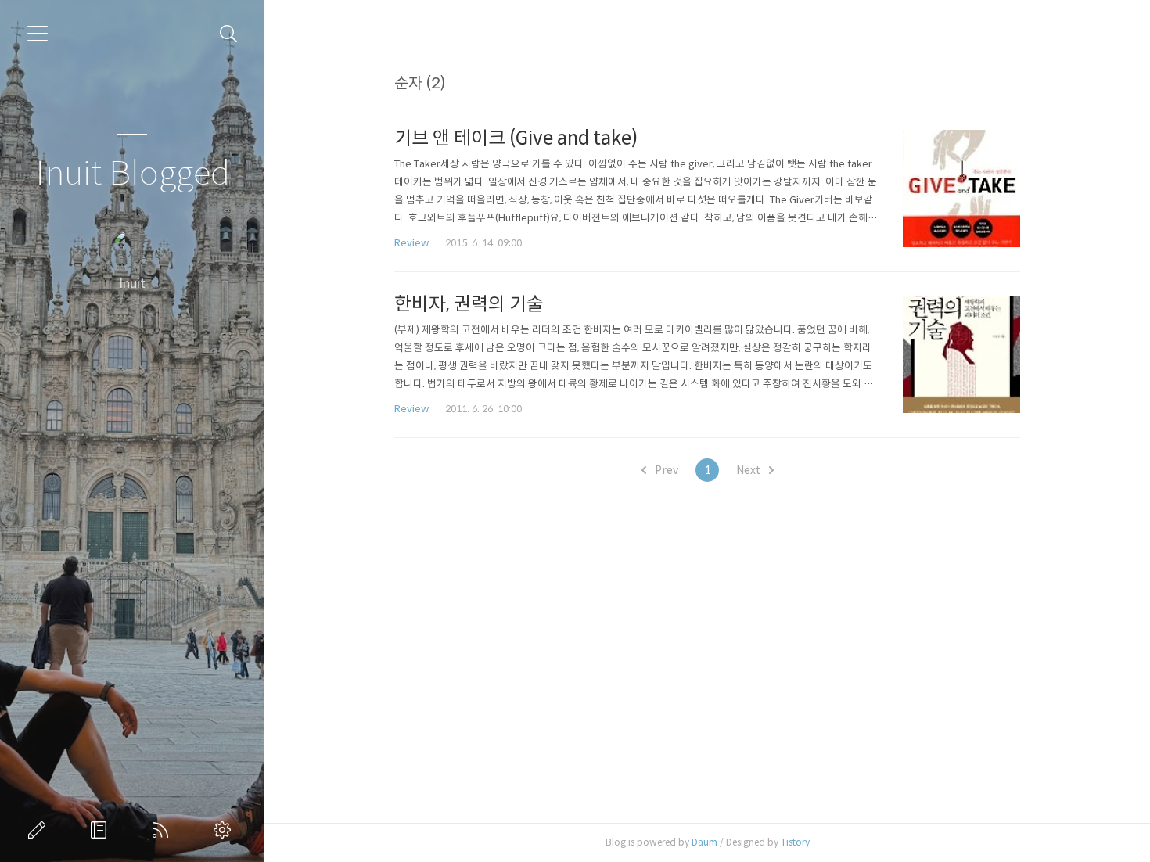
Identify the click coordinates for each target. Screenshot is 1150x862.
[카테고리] (37, 33)
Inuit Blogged (132, 174)
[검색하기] (229, 34)
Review (411, 243)
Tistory (795, 842)
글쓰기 (40, 830)
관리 (225, 830)
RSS (163, 830)
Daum (704, 842)
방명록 (101, 830)
